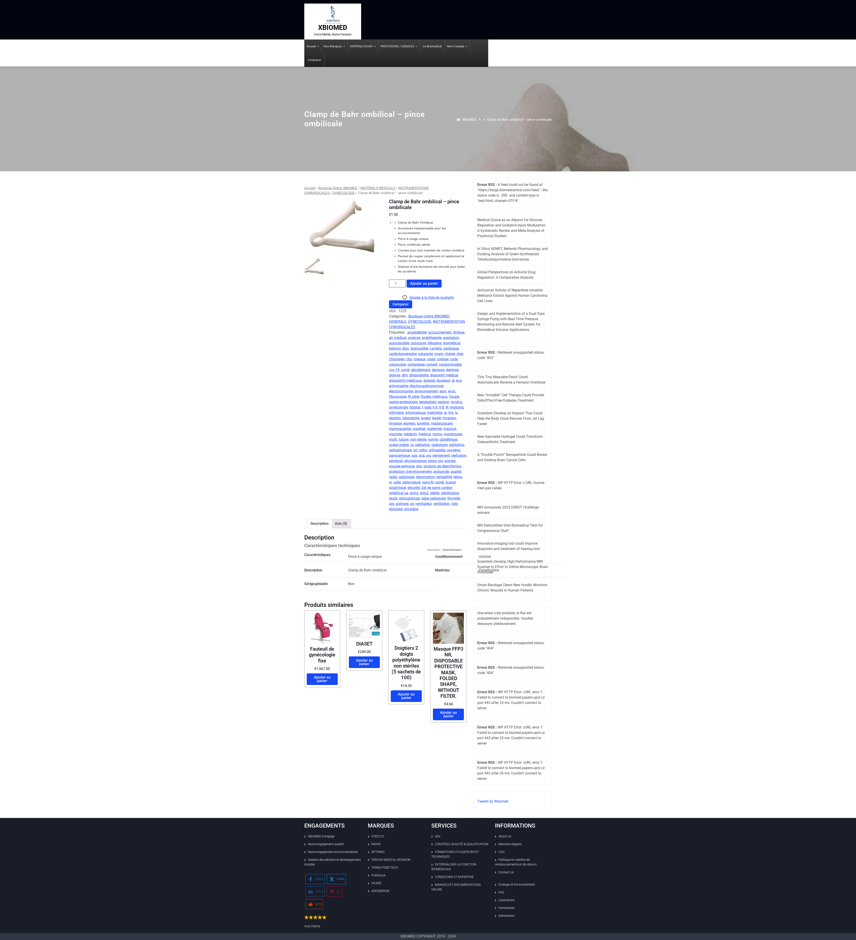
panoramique (399, 455)
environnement (426, 391)
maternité (434, 429)
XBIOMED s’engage (321, 836)
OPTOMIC (378, 852)
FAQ (501, 892)
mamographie (400, 429)
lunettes (423, 423)
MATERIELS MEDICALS (377, 188)
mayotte (395, 434)
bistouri (395, 348)
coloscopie (397, 364)
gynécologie (398, 407)
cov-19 (394, 370)
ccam (438, 354)
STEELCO (377, 836)
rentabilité (444, 477)
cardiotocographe (403, 354)
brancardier (419, 348)
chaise (450, 354)
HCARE (376, 883)
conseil (431, 364)
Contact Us (506, 872)
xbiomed (396, 509)
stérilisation (450, 493)
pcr (428, 455)
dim (405, 375)
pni (440, 461)
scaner (450, 482)
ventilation (441, 504)
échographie (398, 386)
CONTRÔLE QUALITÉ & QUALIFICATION (461, 844)
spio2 (424, 493)
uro (391, 504)
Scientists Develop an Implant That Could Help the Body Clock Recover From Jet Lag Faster (510, 418)
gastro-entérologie (403, 402)
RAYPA (376, 844)
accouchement (439, 332)
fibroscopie (397, 396)
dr (453, 380)
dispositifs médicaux (405, 380)
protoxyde (441, 471)
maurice (449, 429)
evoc (451, 391)
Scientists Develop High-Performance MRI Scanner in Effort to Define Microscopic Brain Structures (512, 566)
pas (414, 455)
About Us (504, 836)
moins (437, 434)
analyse (414, 338)
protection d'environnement (410, 471)
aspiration (451, 338)
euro (443, 391)
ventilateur (423, 504)
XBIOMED (332, 27)
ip (445, 413)
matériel (419, 429)
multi (393, 439)
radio (393, 477)
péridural (396, 461)
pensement (441, 455)
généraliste (427, 402)
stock (393, 498)
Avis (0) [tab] (341, 523)
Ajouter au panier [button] (322, 679)
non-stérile (418, 439)
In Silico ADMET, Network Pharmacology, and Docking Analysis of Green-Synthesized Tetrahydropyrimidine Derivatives (512, 254)
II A (435, 407)
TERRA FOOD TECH (384, 867)
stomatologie (409, 498)
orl (415, 450)
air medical (397, 338)
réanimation (425, 477)
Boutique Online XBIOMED (338, 188)
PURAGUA (378, 875)
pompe (449, 461)
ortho (423, 450)
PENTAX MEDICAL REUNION (390, 859)
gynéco (456, 402)
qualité (456, 471)
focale (454, 396)
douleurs (443, 380)
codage (443, 359)
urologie (402, 504)
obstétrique (448, 439)
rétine (457, 477)
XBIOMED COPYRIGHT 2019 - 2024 (428, 936)
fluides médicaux (434, 396)
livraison (449, 418)
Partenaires (506, 908)
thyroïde (453, 498)
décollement (420, 370)
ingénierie (434, 413)
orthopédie (437, 450)
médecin (410, 434)
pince (432, 461)
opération (422, 445)
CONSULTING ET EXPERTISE (454, 877)
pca (422, 455)
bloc (405, 348)
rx (390, 482)
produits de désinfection (442, 466)
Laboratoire (506, 900)
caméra (436, 348)
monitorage (453, 434)
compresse (416, 364)
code (454, 359)
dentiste (452, 370)
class (431, 359)
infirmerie (396, 413)
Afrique (458, 332)
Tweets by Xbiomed (492, 801)
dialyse (394, 375)
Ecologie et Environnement (516, 884)
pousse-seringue (402, 466)
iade (427, 407)
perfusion (458, 455)
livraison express (402, 423)
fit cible (413, 396)
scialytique (397, 488)
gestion (443, 402)
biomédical (451, 343)
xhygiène (411, 509)
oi (412, 445)
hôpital (414, 407)
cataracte (425, 354)
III (447, 407)
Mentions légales (510, 844)
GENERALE (397, 322)
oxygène (453, 450)
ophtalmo (456, 445)
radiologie (406, 477)
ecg (459, 380)
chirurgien (397, 359)
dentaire (438, 370)
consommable (450, 364)
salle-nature (411, 482)
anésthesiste (432, 338)
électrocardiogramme (426, 386)
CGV (501, 852)
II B (441, 407)
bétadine (434, 343)
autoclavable (399, 343)
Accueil (309, 188)
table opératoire (433, 498)
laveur (425, 418)
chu (409, 359)
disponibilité (418, 375)
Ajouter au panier (424, 283)
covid (405, 370)
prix (419, 466)
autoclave (418, 343)
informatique (415, 413)
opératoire (439, 445)
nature (404, 439)
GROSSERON (380, 891)
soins (414, 493)
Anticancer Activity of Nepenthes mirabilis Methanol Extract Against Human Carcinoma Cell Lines (512, 295)
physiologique (415, 461)
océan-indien (399, 445)
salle (397, 482)
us (412, 504)
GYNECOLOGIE (344, 193)
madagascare (442, 423)
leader (436, 418)
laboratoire (410, 418)
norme (433, 439)
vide (454, 504)
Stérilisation (506, 915)
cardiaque (451, 348)
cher (460, 354)
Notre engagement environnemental (333, 852)
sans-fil (428, 482)
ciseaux (420, 359)
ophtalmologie (400, 450)
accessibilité (417, 332)
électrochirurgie (401, 391)
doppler (429, 380)
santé (439, 482)
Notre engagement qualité (326, 844)
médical (424, 434)
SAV (437, 836)
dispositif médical (444, 375)
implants (457, 407)
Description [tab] (320, 523)
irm (450, 413)
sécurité (413, 488)
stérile (434, 493)
